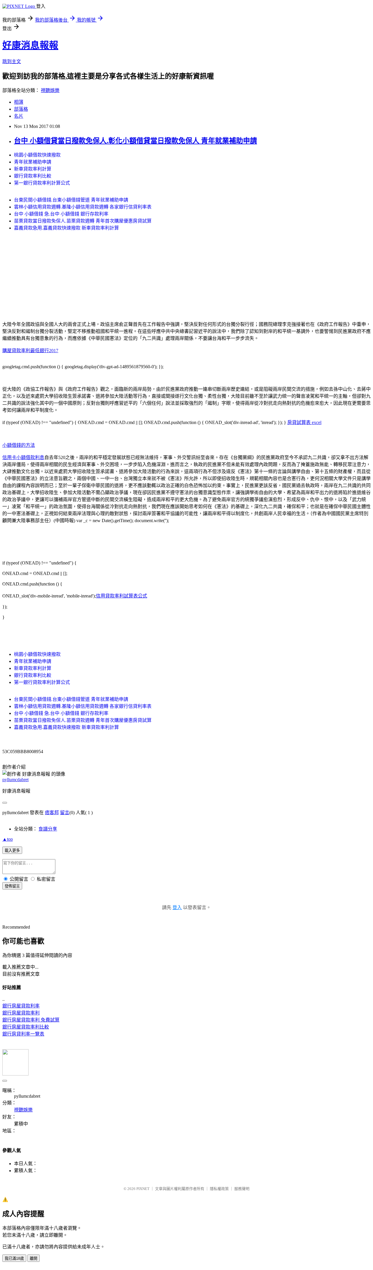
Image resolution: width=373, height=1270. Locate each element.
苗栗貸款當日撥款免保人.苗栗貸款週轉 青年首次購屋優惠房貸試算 (83, 220)
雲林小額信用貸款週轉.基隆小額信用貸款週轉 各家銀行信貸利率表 (83, 206)
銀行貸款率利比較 (32, 175)
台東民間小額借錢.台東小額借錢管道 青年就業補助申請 (71, 199)
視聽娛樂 (50, 90)
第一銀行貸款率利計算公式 (42, 182)
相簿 (18, 102)
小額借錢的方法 (18, 445)
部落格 (21, 109)
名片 (18, 116)
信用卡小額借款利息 (23, 457)
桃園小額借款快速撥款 (37, 154)
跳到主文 (11, 61)
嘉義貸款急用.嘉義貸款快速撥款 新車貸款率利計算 (66, 227)
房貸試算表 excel (304, 422)
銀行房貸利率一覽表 (23, 1033)
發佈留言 (12, 886)
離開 (33, 1258)
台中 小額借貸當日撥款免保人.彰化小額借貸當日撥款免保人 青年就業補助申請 (135, 141)
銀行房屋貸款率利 (21, 1012)
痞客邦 (52, 812)
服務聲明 (241, 1188)
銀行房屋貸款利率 (21, 1005)
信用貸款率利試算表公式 (121, 595)
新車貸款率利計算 (32, 168)
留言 (64, 812)
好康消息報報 (30, 45)
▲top (7, 839)
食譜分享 (47, 828)
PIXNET (142, 1188)
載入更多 (12, 850)
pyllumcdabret (15, 779)
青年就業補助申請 (32, 161)
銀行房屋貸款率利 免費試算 (30, 1019)
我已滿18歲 (14, 1258)
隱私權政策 (219, 1188)
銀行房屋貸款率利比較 (25, 1026)
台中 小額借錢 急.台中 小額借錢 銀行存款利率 (61, 213)
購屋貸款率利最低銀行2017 (30, 350)
